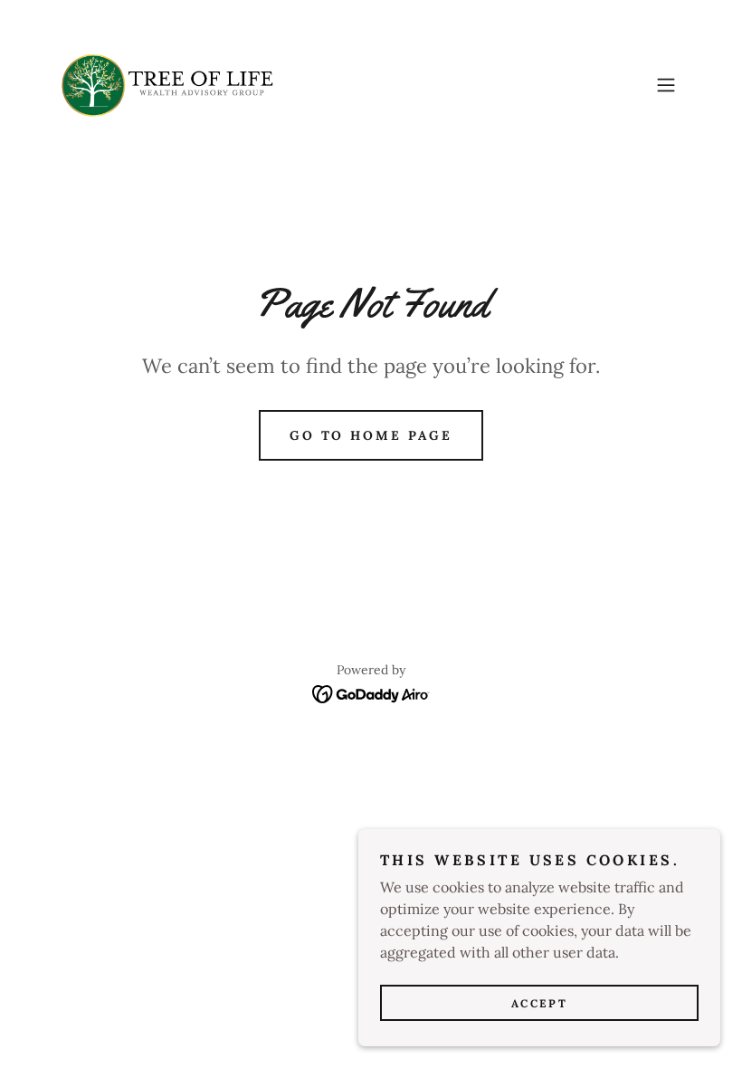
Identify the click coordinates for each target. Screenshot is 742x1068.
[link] (167, 85)
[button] (666, 85)
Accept (539, 1003)
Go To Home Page (371, 435)
